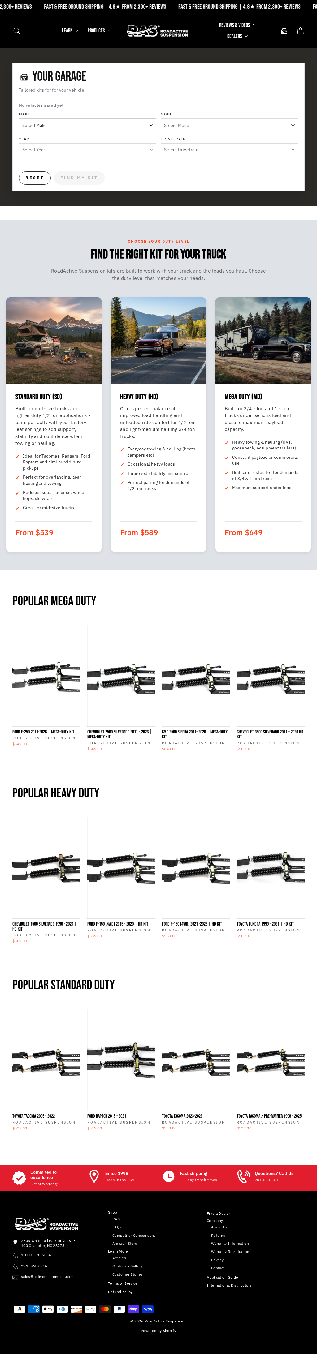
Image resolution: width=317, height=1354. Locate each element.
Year (24, 138)
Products (97, 31)
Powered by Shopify (158, 1330)
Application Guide (222, 1277)
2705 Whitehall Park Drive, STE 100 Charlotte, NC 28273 (48, 1243)
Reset (34, 177)
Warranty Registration (230, 1251)
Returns (218, 1235)
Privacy (217, 1259)
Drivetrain (173, 138)
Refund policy (120, 1291)
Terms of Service (123, 1283)
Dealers (235, 36)
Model (168, 114)
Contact (217, 1268)
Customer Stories (127, 1274)
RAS (116, 1219)
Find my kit (79, 177)
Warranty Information (230, 1243)
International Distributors (229, 1285)
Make (24, 114)
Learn (68, 31)
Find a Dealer (218, 1213)
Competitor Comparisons (134, 1235)
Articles (119, 1258)
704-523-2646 (34, 1265)
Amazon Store (124, 1243)
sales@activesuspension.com (47, 1276)
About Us (219, 1227)
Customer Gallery (127, 1266)
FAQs (117, 1227)
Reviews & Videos (235, 25)
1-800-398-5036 (36, 1255)
